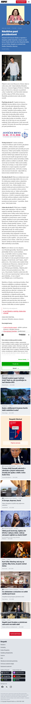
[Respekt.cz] (4, 2)
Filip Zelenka (5, 599)
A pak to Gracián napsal (10, 327)
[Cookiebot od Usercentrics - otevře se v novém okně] (19, 335)
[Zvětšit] (15, 15)
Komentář (6, 375)
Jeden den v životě (6, 28)
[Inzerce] (15, 134)
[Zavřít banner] (28, 334)
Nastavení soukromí (6, 666)
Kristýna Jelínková (6, 627)
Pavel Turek (4, 568)
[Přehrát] (24, 371)
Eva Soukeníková (6, 537)
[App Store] (6, 672)
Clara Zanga (4, 413)
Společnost (4, 406)
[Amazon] (6, 679)
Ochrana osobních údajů (7, 664)
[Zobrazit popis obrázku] (24, 22)
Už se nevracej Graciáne (10, 331)
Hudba (3, 559)
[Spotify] (19, 679)
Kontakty (3, 647)
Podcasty (6, 466)
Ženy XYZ (11, 528)
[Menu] (29, 2)
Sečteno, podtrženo (13, 589)
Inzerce (3, 655)
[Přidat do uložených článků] (27, 371)
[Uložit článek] (20, 22)
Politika (3, 620)
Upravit (15, 368)
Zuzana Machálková (6, 477)
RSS (2, 658)
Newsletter (6, 498)
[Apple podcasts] (19, 672)
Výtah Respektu (12, 466)
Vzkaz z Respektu (13, 498)
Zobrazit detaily (22, 359)
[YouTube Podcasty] (19, 676)
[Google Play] (6, 676)
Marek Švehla (5, 385)
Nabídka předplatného (7, 653)
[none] (28, 22)
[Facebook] (2, 688)
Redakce (3, 644)
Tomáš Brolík (5, 507)
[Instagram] (11, 688)
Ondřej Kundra (14, 627)
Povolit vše (15, 363)
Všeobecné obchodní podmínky (9, 661)
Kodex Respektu (5, 650)
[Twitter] (6, 688)
